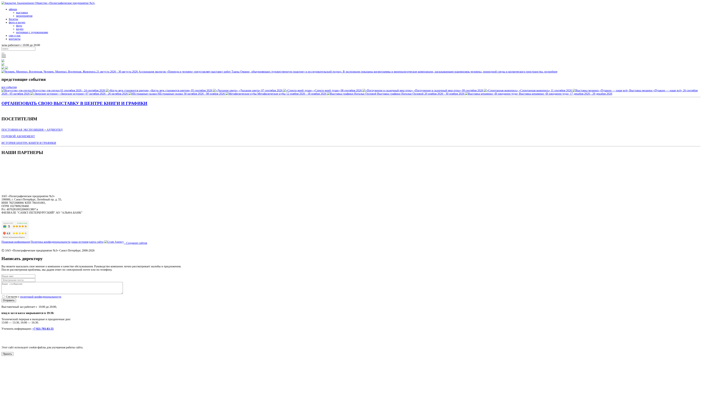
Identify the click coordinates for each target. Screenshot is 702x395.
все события (9, 87)
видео (19, 29)
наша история (79, 241)
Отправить (9, 300)
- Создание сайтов (135, 242)
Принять (7, 354)
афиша (13, 9)
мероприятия (24, 15)
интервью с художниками (32, 32)
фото (19, 25)
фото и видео (17, 22)
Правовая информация (15, 241)
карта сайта (96, 241)
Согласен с (33, 296)
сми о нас (15, 35)
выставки (22, 12)
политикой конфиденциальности (40, 296)
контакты (14, 38)
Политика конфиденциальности (51, 241)
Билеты (13, 19)
